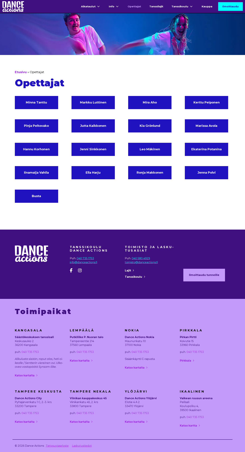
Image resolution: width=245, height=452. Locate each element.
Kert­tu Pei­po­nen (207, 102)
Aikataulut (88, 6)
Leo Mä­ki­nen (150, 149)
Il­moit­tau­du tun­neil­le (204, 275)
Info (111, 6)
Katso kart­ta (188, 425)
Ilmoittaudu (230, 6)
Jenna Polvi (207, 172)
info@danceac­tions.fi (83, 262)
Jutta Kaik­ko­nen (93, 126)
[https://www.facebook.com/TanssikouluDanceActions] (73, 271)
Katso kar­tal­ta (24, 375)
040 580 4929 (141, 258)
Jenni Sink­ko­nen (93, 149)
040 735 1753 (85, 258)
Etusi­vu (21, 72)
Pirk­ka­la (185, 360)
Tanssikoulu (180, 6)
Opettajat (134, 6)
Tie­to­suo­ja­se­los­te (57, 445)
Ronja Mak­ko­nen (150, 172)
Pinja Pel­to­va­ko (36, 126)
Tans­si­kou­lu (133, 276)
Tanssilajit (156, 6)
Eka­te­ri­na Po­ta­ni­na (206, 149)
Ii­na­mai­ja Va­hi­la (36, 172)
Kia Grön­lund (150, 126)
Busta (36, 196)
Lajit (128, 270)
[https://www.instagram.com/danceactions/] (82, 271)
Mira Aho (150, 102)
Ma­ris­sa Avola (206, 126)
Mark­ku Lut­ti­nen (93, 102)
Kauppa (207, 6)
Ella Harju (93, 172)
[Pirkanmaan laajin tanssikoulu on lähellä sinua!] (13, 6)
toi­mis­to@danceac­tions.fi (141, 262)
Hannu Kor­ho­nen (36, 149)
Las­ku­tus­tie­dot (82, 445)
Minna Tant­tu (36, 102)
